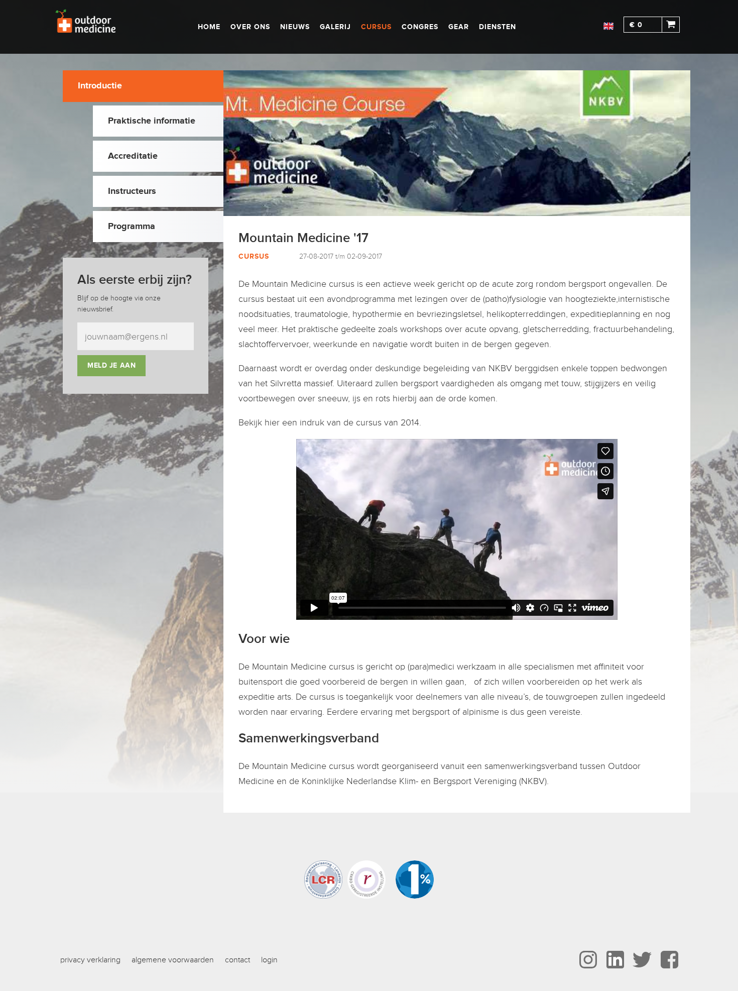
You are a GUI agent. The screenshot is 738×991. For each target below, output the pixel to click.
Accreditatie (133, 156)
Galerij (335, 27)
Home (209, 27)
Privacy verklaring (90, 959)
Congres (420, 27)
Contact (237, 959)
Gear (458, 27)
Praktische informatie (151, 121)
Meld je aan (111, 365)
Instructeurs (132, 191)
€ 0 (636, 25)
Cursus (376, 27)
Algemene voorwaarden (173, 959)
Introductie (100, 85)
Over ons (250, 27)
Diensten (497, 27)
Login (269, 959)
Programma (131, 226)
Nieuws (295, 27)
